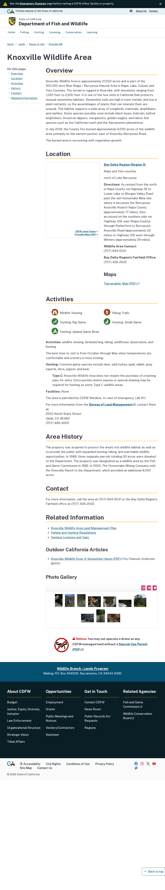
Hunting (39, 32)
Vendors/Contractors (60, 727)
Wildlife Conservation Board (137, 716)
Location (16, 78)
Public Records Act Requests (97, 718)
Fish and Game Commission (140, 704)
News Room (92, 709)
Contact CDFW (94, 702)
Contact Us (44, 768)
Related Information (24, 98)
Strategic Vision (18, 734)
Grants (50, 709)
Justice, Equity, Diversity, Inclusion (23, 711)
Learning (92, 32)
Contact (153, 11)
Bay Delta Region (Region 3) (125, 164)
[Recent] (143, 587)
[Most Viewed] (149, 587)
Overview (17, 73)
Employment (54, 702)
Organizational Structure (24, 727)
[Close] (160, 4)
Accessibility (31, 764)
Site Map (26, 768)
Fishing (24, 32)
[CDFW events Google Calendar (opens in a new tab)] (131, 11)
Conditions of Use (78, 764)
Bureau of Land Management (112, 404)
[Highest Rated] (155, 587)
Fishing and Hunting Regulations (73, 532)
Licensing (54, 32)
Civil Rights (53, 764)
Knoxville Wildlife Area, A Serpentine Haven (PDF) (87, 559)
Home (11, 32)
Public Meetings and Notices (59, 718)
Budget (12, 702)
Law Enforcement (19, 720)
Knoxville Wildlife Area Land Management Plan (83, 528)
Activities (17, 83)
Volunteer (52, 734)
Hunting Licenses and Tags (70, 537)
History (15, 88)
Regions (90, 727)
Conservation (74, 32)
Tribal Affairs (16, 741)
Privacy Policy (104, 764)
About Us (141, 11)
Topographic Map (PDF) (121, 283)
